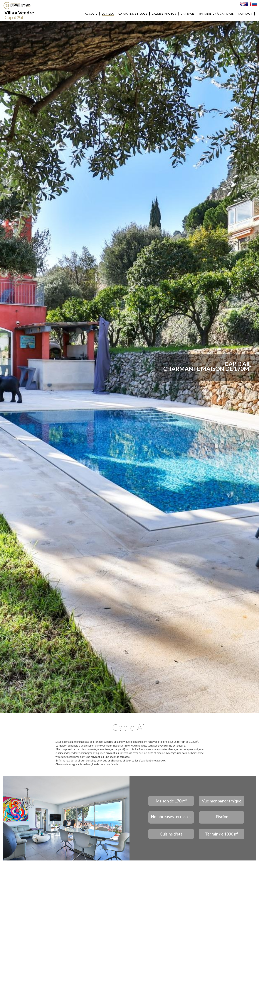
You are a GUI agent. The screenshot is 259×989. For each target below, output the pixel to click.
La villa (108, 13)
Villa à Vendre (19, 15)
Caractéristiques (132, 13)
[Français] (248, 3)
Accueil (91, 13)
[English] (243, 3)
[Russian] (254, 3)
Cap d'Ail (188, 13)
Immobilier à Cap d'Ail (216, 13)
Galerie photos (164, 13)
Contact (245, 13)
